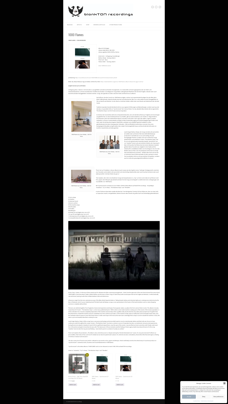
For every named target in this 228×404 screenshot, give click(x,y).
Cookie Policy (196, 401)
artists (79, 24)
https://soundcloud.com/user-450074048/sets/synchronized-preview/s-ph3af (96, 77)
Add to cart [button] (72, 384)
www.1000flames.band (104, 65)
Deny (203, 396)
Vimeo (156, 7)
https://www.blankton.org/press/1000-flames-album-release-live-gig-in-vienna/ (122, 81)
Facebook (152, 7)
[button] (224, 383)
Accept (189, 396)
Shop (87, 24)
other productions (115, 24)
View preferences (218, 396)
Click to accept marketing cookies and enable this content (114, 255)
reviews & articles (99, 24)
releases (70, 24)
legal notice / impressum (207, 401)
